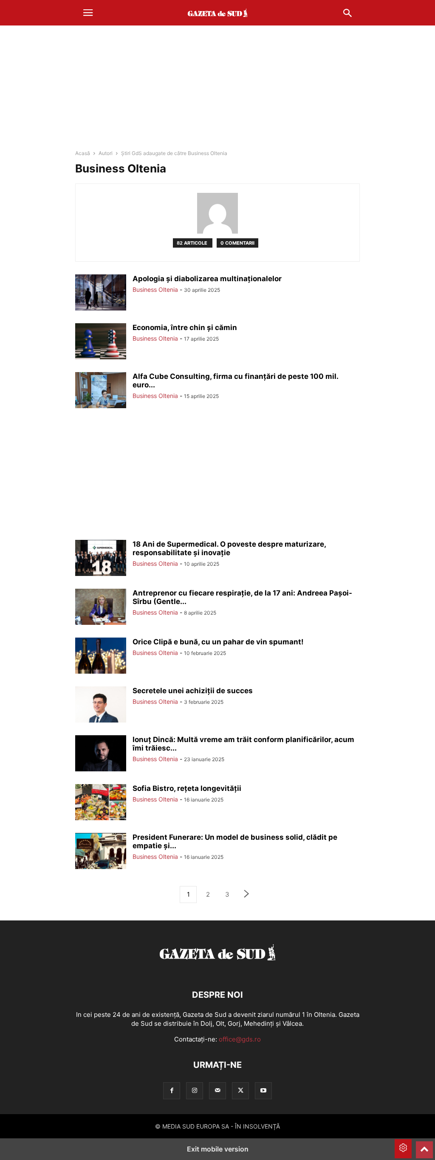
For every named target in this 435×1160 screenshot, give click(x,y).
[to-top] (424, 1146)
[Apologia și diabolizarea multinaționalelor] (100, 293)
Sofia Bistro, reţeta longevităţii (187, 788)
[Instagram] (194, 1091)
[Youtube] (263, 1091)
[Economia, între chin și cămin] (100, 342)
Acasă (82, 153)
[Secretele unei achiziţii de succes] (100, 705)
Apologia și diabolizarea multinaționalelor (207, 278)
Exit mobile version (218, 1149)
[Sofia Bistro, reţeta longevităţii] (100, 803)
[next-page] (246, 894)
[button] (88, 12)
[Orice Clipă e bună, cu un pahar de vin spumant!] (100, 657)
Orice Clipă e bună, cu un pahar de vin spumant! (218, 642)
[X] (240, 1091)
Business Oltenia (155, 289)
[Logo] (217, 969)
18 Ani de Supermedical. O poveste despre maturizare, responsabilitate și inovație (229, 548)
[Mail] (217, 1091)
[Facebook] (171, 1091)
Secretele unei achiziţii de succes (193, 690)
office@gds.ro (240, 1039)
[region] (217, 91)
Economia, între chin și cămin (185, 327)
